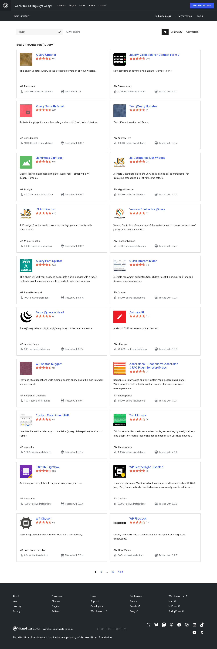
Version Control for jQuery (147, 209)
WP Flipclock (137, 518)
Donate (135, 606)
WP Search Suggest (49, 364)
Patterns (56, 611)
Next (120, 571)
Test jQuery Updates (143, 106)
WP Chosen (43, 518)
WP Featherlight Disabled (146, 467)
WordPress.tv (99, 611)
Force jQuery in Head (50, 312)
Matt (172, 601)
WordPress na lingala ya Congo (58, 629)
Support (95, 601)
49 (113, 571)
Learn (93, 596)
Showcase (57, 596)
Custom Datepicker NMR (52, 415)
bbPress (174, 606)
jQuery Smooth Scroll (50, 106)
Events (133, 601)
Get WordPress (202, 5)
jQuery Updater (46, 54)
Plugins (55, 606)
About (16, 596)
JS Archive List (46, 209)
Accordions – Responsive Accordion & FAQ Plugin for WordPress (153, 365)
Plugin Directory (21, 16)
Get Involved (136, 596)
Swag (134, 611)
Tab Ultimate (137, 415)
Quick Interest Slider (143, 261)
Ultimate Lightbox (47, 467)
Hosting (17, 606)
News (16, 601)
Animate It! (136, 312)
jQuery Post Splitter (49, 261)
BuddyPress (176, 611)
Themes (56, 601)
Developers (97, 606)
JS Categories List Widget (147, 157)
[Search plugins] (59, 32)
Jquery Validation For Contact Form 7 (154, 54)
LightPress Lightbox (49, 157)
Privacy (16, 611)
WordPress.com (178, 596)
